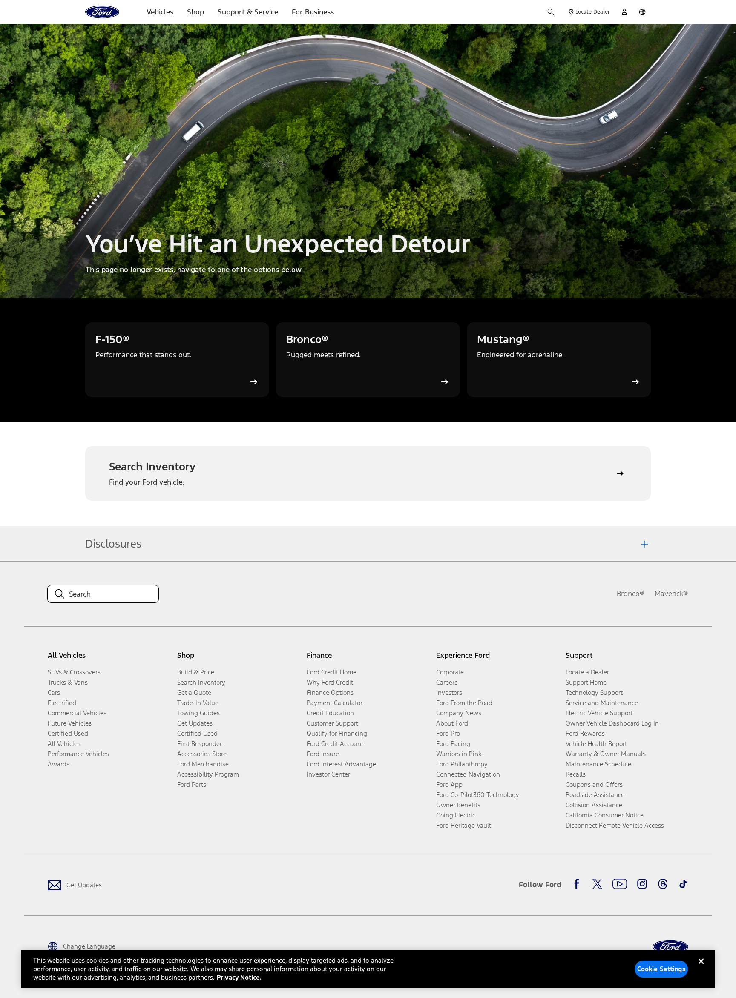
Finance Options (330, 692)
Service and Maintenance (602, 703)
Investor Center (328, 774)
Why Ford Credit (330, 682)
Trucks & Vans (68, 682)
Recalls (576, 774)
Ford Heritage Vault (463, 825)
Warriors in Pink (459, 754)
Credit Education (330, 713)
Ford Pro (448, 733)
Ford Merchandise (203, 764)
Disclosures (113, 544)
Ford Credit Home (331, 672)
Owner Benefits (458, 805)
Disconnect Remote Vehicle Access (615, 825)
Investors (449, 692)
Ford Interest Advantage (341, 764)
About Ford (452, 723)
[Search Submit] (550, 12)
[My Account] (624, 12)
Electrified (62, 703)
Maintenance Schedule (598, 764)
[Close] (701, 968)
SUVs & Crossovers (74, 672)
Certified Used (68, 733)
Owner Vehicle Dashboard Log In (612, 723)
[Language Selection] (642, 12)
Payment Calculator (334, 703)
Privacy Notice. (239, 977)
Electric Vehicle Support (599, 713)
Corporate (450, 672)
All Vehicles (64, 744)
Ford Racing (453, 744)
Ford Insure (323, 754)
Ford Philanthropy (462, 764)
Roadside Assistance (595, 795)
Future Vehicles (70, 723)
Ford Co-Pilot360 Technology (477, 795)
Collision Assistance (594, 805)
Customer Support (332, 723)
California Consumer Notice (605, 815)
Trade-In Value (197, 703)
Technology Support (594, 692)
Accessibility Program (208, 774)
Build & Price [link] (195, 672)
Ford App (449, 784)
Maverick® (671, 593)
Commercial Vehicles (77, 713)
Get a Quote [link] (194, 692)
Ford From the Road (464, 703)
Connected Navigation (468, 774)
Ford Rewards (585, 733)
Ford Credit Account (335, 744)
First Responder (199, 744)
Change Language (89, 946)
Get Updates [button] (195, 723)
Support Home (586, 682)
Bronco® (630, 593)
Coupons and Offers (594, 784)
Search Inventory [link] (201, 682)
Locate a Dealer (587, 672)
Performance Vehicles (78, 754)
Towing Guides (198, 713)
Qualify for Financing (337, 733)
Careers (446, 682)
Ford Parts (191, 784)
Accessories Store (202, 754)
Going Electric (455, 815)
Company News (458, 713)
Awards (58, 764)
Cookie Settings (661, 969)
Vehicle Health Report (596, 744)
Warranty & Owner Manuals (606, 754)
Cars (54, 692)
